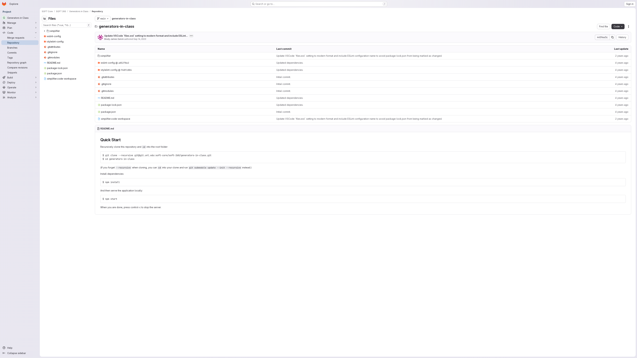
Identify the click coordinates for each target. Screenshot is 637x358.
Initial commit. (283, 77)
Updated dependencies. (289, 62)
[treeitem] (67, 31)
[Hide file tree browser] (44, 18)
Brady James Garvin (114, 39)
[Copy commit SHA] (612, 37)
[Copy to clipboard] (621, 155)
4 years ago (621, 62)
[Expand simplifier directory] (44, 31)
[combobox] (67, 25)
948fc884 (126, 69)
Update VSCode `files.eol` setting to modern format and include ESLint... (146, 35)
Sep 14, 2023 (140, 39)
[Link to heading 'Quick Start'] (122, 139)
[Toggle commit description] (191, 35)
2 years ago (621, 55)
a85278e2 (123, 62)
